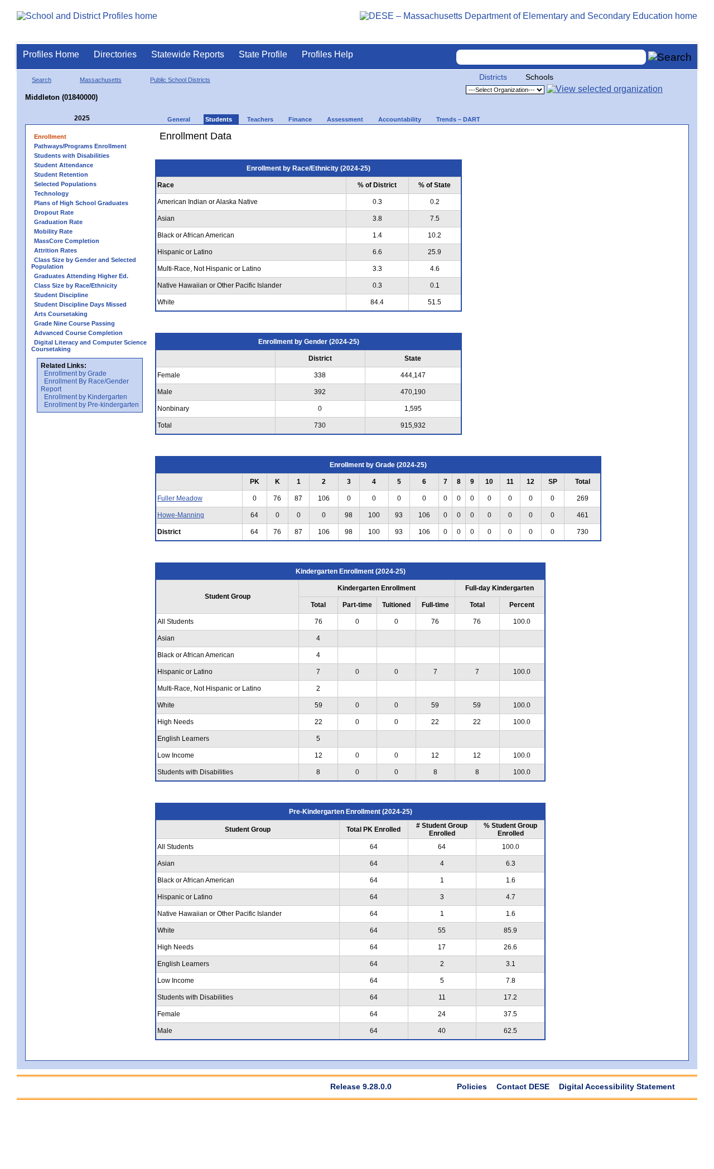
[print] (538, 140)
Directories (115, 54)
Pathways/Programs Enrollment (80, 146)
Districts (493, 76)
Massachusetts (101, 79)
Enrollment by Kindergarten (85, 397)
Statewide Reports (187, 54)
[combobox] (551, 57)
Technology (51, 193)
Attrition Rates (55, 250)
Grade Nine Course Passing (74, 323)
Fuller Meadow (179, 498)
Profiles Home (51, 54)
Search (41, 79)
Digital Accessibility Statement (617, 1086)
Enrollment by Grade (75, 373)
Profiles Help (327, 54)
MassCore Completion (66, 240)
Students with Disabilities (71, 155)
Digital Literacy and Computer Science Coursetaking (89, 345)
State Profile (263, 54)
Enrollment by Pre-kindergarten (91, 405)
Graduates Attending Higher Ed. (81, 276)
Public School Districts (180, 79)
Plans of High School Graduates (81, 203)
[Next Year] (105, 118)
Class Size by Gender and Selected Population (83, 263)
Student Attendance (63, 165)
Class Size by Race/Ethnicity (75, 285)
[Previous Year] (66, 118)
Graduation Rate (58, 222)
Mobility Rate (53, 231)
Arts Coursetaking (61, 314)
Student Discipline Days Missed (80, 304)
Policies (472, 1086)
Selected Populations (65, 184)
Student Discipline (61, 295)
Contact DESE (522, 1086)
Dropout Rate (54, 212)
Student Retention (61, 174)
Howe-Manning (180, 515)
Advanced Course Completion (78, 332)
